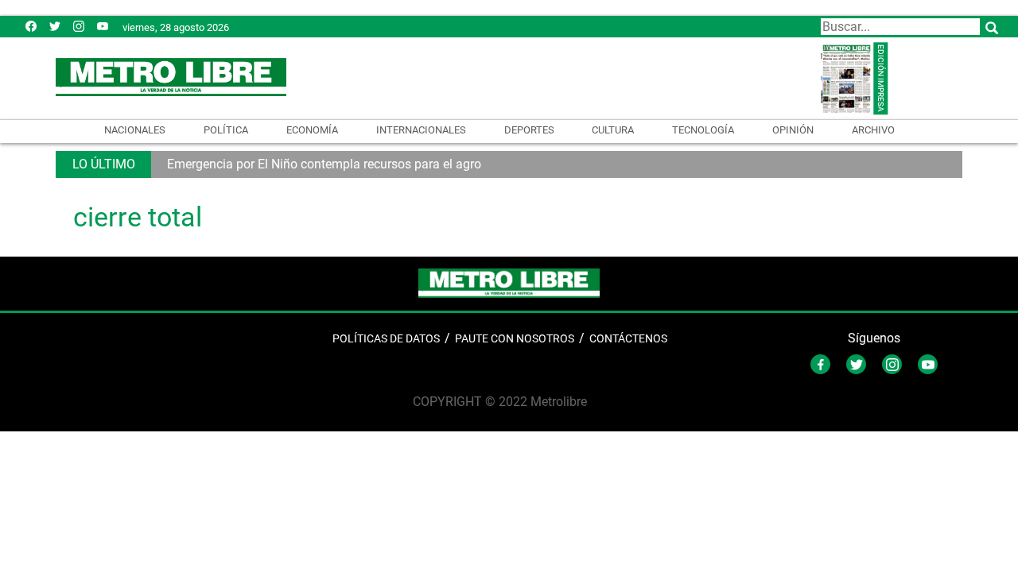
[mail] (78, 25)
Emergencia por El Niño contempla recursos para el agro (324, 164)
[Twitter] (54, 25)
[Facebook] (31, 25)
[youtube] (102, 25)
